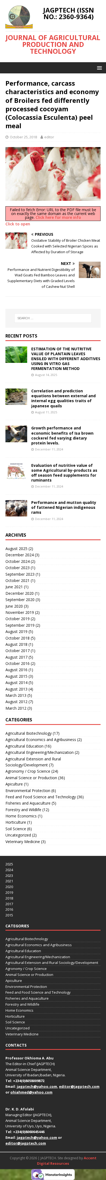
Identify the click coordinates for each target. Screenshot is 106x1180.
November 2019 (19, 612)
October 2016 (17, 663)
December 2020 (19, 593)
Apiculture (14, 784)
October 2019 (17, 618)
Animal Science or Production (31, 777)
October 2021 (17, 580)
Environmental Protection (27, 790)
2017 (9, 903)
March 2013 (15, 695)
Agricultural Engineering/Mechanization (39, 752)
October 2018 (17, 638)
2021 (9, 881)
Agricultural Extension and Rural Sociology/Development (33, 761)
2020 (9, 886)
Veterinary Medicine (22, 841)
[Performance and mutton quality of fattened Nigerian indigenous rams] (16, 513)
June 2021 (14, 586)
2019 (9, 892)
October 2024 (17, 561)
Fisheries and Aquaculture (28, 803)
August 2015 (16, 676)
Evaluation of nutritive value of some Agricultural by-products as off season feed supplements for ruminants (64, 473)
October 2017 (17, 650)
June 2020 (14, 606)
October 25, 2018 (23, 137)
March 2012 (15, 708)
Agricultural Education (24, 746)
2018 (9, 898)
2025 (9, 864)
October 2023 (17, 567)
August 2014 (16, 682)
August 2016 (16, 669)
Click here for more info (58, 217)
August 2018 (16, 644)
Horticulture (15, 822)
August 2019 (16, 631)
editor (49, 137)
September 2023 (20, 574)
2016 (9, 909)
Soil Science (15, 828)
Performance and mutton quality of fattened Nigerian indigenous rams (63, 507)
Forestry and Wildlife (23, 809)
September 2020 (20, 599)
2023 (9, 875)
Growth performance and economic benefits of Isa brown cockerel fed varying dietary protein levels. (62, 435)
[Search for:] (53, 318)
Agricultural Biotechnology (28, 733)
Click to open (17, 223)
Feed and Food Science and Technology (40, 796)
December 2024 (19, 554)
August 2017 (16, 657)
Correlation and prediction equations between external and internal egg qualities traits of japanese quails (63, 398)
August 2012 (16, 701)
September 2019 (20, 625)
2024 (9, 869)
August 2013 (16, 689)
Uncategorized (18, 835)
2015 (9, 915)
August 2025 (16, 548)
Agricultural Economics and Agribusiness (40, 739)
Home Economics (21, 815)
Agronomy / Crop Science (27, 771)
